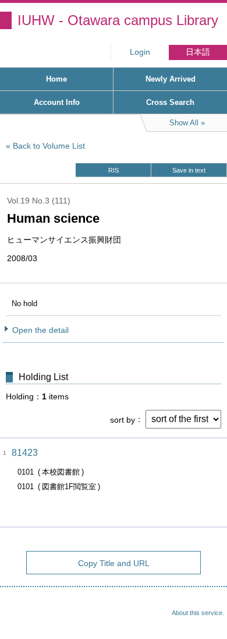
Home (56, 79)
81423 (25, 453)
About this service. (198, 612)
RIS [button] (113, 170)
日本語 (198, 52)
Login (140, 52)
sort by (122, 419)
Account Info (57, 102)
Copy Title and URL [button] (114, 563)
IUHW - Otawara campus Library (117, 20)
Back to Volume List (49, 145)
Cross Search (170, 102)
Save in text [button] (188, 170)
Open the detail (40, 330)
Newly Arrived (171, 79)
